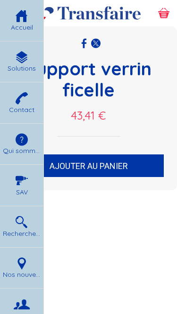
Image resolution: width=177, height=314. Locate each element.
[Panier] (163, 13)
